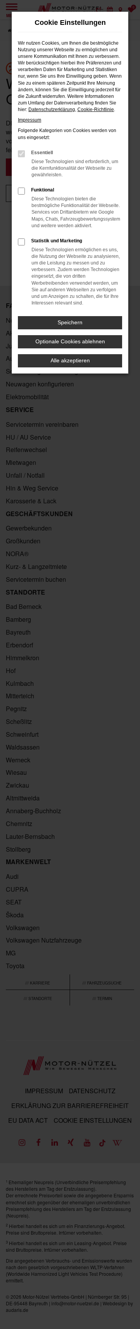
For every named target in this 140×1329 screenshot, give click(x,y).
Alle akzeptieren (70, 360)
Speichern (70, 322)
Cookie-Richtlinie (95, 109)
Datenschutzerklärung (51, 109)
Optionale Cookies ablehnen (70, 341)
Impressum (29, 120)
